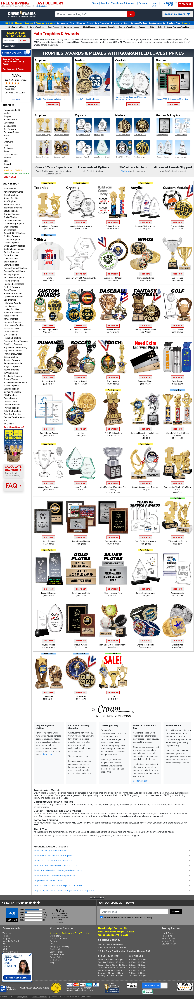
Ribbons (80, 23)
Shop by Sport (12, 183)
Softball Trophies (11, 389)
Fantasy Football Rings (14, 271)
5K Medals (9, 423)
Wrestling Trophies (12, 414)
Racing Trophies (11, 357)
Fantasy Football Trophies (15, 268)
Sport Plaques (49, 541)
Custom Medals (139, 23)
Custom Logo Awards (48, 330)
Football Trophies (12, 287)
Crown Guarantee (58, 938)
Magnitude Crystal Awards (81, 226)
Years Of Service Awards (15, 417)
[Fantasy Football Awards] (145, 305)
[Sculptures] (48, 672)
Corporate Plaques (113, 541)
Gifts (6, 138)
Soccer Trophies (11, 385)
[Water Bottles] (177, 357)
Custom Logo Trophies (14, 249)
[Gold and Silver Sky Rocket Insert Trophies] (145, 408)
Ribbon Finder (168, 938)
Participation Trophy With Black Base (177, 488)
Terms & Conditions (39, 997)
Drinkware (116, 23)
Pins (72, 23)
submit (24, 40)
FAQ (52, 944)
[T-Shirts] (48, 253)
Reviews (54, 941)
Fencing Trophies (11, 274)
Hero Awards (10, 306)
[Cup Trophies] (177, 253)
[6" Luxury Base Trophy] (177, 517)
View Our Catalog (11, 952)
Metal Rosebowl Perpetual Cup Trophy (113, 488)
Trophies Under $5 (12, 110)
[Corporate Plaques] (113, 517)
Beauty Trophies (11, 211)
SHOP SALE (10, 177)
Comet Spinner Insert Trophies (145, 487)
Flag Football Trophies (14, 284)
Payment (143, 3)
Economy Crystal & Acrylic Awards (81, 278)
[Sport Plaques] (48, 517)
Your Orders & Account (123, 3)
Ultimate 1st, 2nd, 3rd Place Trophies (177, 434)
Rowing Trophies (11, 369)
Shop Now (53, 104)
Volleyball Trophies (12, 411)
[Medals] (80, 408)
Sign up (175, 911)
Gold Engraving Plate (81, 593)
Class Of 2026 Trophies (14, 233)
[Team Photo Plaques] (80, 517)
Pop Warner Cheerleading (15, 347)
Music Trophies (11, 331)
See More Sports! (14, 427)
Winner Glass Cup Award (48, 487)
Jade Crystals (81, 487)
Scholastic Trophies (13, 376)
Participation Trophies (48, 226)
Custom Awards (157, 23)
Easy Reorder (56, 952)
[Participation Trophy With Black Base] (177, 463)
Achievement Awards (13, 192)
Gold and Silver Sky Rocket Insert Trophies (145, 434)
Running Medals (11, 373)
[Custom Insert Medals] (113, 253)
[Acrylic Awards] (177, 569)
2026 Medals (80, 696)
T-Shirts (48, 278)
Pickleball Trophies (12, 338)
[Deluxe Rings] (177, 620)
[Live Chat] (16, 53)
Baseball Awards (113, 330)
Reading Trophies (12, 360)
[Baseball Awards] (113, 305)
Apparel (186, 23)
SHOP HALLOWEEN (13, 170)
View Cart (185, 4)
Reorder (105, 3)
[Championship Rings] (145, 253)
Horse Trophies (11, 315)
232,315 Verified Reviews (16, 80)
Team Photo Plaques (81, 541)
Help (154, 3)
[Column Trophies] (113, 202)
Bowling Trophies (12, 214)
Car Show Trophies (12, 220)
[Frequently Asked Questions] (16, 486)
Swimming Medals (12, 392)
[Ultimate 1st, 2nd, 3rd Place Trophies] (177, 408)
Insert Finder (168, 933)
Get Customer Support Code (116, 931)
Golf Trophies (10, 300)
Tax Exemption (57, 954)
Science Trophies (12, 379)
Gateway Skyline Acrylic (145, 226)
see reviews (59, 922)
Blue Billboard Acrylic (49, 433)
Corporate (62, 23)
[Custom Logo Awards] (48, 305)
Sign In (95, 3)
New (6, 167)
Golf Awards (177, 330)
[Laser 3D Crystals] (48, 569)
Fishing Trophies (11, 281)
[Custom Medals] (177, 202)
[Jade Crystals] (80, 463)
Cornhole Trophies (12, 239)
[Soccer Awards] (80, 357)
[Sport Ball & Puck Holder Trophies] (113, 620)
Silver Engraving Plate (113, 593)
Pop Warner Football (13, 350)
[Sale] (113, 672)
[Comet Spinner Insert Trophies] (145, 463)
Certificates (9, 123)
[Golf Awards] (177, 305)
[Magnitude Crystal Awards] (80, 202)
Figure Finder (168, 936)
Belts (6, 161)
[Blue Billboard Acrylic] (48, 408)
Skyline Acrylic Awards (145, 593)
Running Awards (49, 381)
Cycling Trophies (11, 252)
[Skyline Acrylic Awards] (145, 569)
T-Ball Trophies (10, 395)
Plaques (40, 23)
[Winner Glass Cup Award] (48, 463)
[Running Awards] (48, 357)
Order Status (56, 949)
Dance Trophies (11, 255)
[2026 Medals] (80, 672)
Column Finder (169, 944)
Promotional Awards (13, 354)
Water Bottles (177, 381)
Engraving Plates (11, 132)
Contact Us (55, 960)
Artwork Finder (169, 941)
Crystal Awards (11, 154)
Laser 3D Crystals (48, 593)
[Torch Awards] (113, 357)
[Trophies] (16, 445)
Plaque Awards (80, 645)
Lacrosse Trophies (12, 322)
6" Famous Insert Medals (80, 330)
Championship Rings (145, 278)
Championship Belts (145, 645)
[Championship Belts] (145, 620)
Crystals (29, 23)
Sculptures (8, 148)
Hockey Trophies (11, 309)
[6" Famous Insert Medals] (80, 305)
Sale (126, 23)
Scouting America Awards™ (16, 382)
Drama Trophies (11, 258)
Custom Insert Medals (113, 278)
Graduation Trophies (13, 293)
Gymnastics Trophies (13, 296)
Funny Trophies (11, 290)
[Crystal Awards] (48, 620)
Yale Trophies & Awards (13, 69)
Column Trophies (113, 226)
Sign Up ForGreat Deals (16, 34)
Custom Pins (173, 23)
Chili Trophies (10, 230)
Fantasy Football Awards (145, 330)
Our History (55, 936)
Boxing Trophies (11, 217)
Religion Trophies (12, 366)
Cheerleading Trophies (14, 223)
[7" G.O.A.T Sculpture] (113, 408)
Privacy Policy (9, 46)
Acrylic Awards (10, 119)
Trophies (8, 23)
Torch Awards (113, 381)
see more (16, 100)
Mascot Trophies (11, 328)
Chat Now (125, 171)
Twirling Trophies (11, 408)
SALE (5, 949)
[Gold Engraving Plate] (80, 569)
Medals (19, 23)
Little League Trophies (14, 325)
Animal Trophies (11, 195)
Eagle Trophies (10, 261)
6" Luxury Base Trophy (177, 541)
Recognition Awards (13, 363)
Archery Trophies (11, 198)
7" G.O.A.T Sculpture (113, 433)
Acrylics (50, 23)
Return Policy (56, 957)
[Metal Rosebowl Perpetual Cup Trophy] (113, 463)
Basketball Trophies (13, 207)
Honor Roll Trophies (13, 312)
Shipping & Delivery (59, 946)
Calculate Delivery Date (113, 934)
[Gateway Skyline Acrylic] (145, 202)
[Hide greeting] (29, 955)
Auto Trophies (10, 201)
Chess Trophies (11, 227)
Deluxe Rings (177, 645)
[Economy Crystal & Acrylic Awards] (80, 253)
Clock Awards (10, 126)
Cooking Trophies (12, 236)
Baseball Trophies (12, 204)
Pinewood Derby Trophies (16, 341)
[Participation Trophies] (48, 202)
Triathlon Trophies (12, 404)
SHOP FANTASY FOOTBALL (16, 173)
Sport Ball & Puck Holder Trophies (113, 645)
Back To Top (97, 897)
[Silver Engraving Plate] (113, 569)
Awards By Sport (11, 941)
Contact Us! (120, 928)
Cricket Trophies (11, 242)
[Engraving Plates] (145, 357)
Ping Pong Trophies (13, 344)
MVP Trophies (10, 335)
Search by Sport (174, 14)
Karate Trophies (11, 319)
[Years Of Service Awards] (145, 517)
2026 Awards (10, 188)
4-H (5, 420)
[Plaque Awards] (80, 620)
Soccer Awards (80, 381)
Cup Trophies (102, 23)
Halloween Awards (12, 303)
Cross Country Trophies (14, 246)
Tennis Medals (10, 398)
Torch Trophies (10, 401)
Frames (7, 135)
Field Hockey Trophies (14, 277)
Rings (90, 23)
